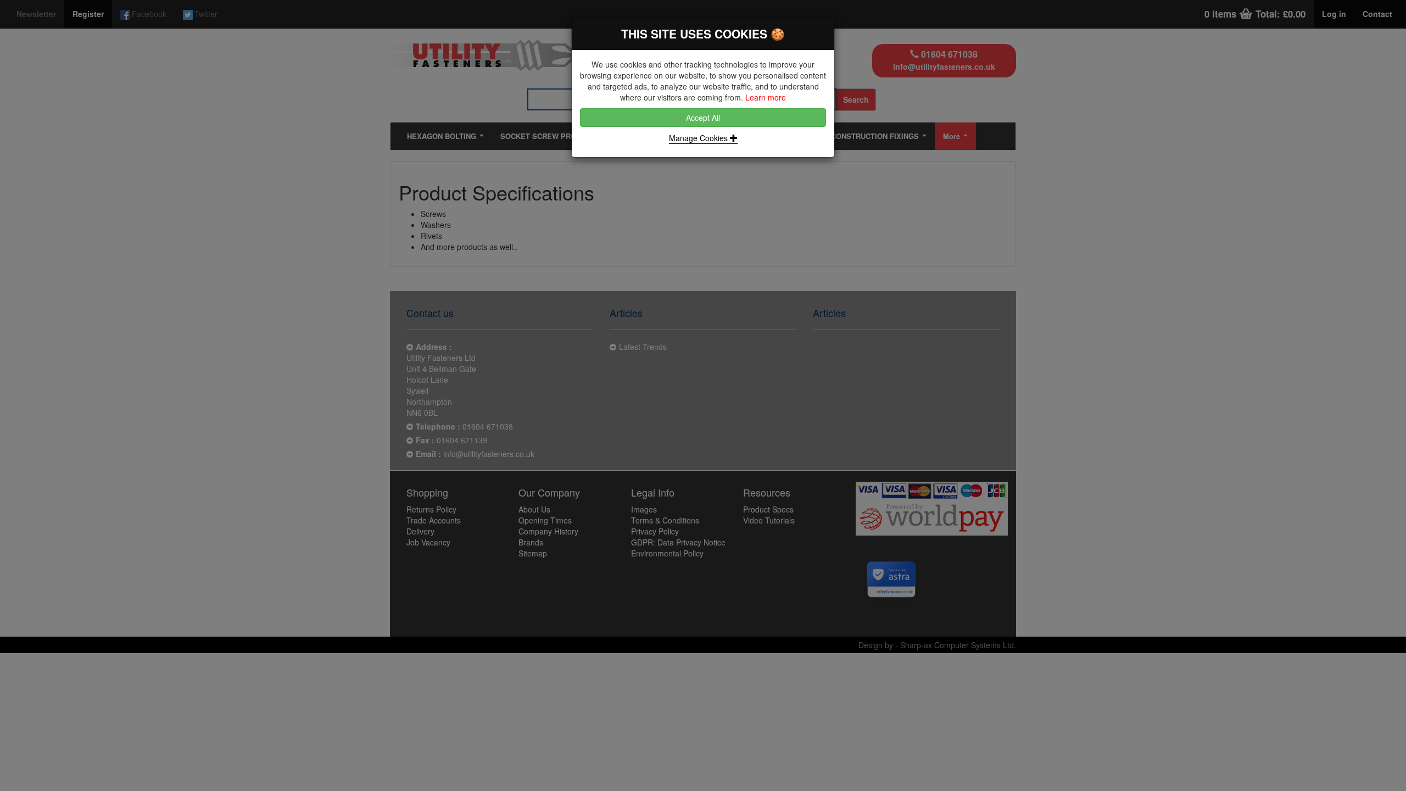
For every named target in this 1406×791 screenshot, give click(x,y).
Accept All (703, 117)
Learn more (765, 97)
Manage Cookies (699, 137)
